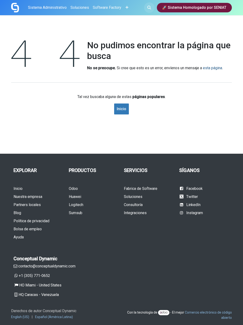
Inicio (121, 109)
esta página (212, 68)
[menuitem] (47, 7)
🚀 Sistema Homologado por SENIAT (194, 7)
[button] (149, 7)
